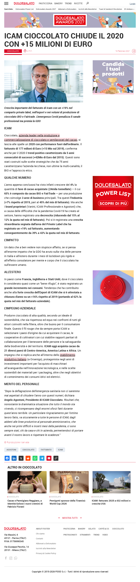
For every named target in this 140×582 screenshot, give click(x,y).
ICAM (60, 449)
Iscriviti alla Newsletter (87, 9)
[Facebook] (6, 557)
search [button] (87, 3)
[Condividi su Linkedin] (14, 458)
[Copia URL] (55, 458)
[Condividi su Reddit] (28, 458)
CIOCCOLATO (13, 51)
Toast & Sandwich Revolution (110, 9)
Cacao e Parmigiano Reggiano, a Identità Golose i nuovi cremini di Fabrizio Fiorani (25, 503)
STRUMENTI (85, 534)
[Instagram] (11, 557)
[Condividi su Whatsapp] (35, 458)
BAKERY (58, 3)
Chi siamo (40, 533)
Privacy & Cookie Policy (46, 553)
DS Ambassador (130, 9)
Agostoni (11, 449)
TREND (68, 3)
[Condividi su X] (21, 458)
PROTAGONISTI (70, 534)
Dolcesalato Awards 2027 (46, 9)
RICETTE (78, 3)
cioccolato (28, 449)
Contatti (39, 538)
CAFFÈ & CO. (104, 528)
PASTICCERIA (45, 3)
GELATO (92, 528)
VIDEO (105, 534)
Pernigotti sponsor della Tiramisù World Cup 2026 (67, 502)
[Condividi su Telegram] (42, 458)
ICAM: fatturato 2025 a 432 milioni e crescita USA (111, 502)
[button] (6, 3)
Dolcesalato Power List (25, 9)
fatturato (46, 449)
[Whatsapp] (15, 557)
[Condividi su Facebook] (7, 458)
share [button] (134, 51)
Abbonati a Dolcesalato (67, 9)
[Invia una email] (48, 458)
